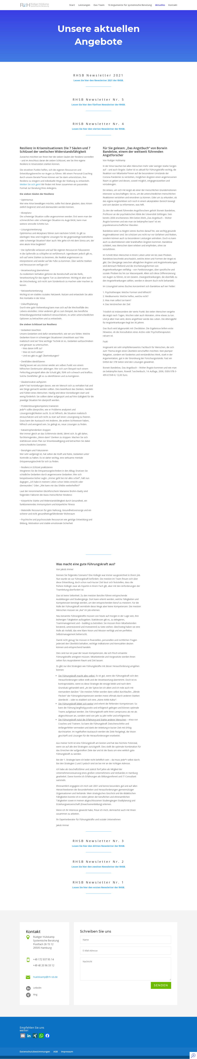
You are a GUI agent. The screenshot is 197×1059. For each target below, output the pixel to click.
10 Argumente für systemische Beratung (130, 5)
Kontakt (172, 5)
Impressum (67, 1051)
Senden (161, 985)
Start (72, 5)
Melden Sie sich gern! (30, 184)
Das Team (99, 5)
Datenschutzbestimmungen (35, 1051)
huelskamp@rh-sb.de (45, 977)
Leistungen (84, 5)
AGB (55, 1051)
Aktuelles (160, 5)
